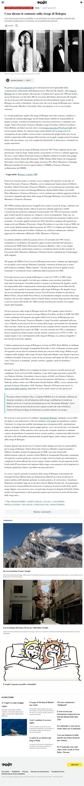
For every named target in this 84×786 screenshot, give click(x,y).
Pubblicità (16, 772)
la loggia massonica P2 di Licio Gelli (56, 127)
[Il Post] (42, 2)
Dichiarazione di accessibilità (13, 774)
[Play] (7, 80)
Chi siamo (5, 772)
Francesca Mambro (18, 501)
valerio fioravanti (57, 504)
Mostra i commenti (42, 512)
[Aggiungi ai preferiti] (16, 25)
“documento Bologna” (48, 417)
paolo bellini (27, 504)
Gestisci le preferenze (40, 772)
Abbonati (74, 765)
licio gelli (47, 501)
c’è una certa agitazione (23, 87)
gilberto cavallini (34, 501)
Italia (37, 8)
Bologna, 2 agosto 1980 (27, 174)
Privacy (25, 772)
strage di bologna (41, 504)
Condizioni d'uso (57, 772)
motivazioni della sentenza (16, 388)
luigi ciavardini (58, 501)
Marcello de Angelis (12, 504)
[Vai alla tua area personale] (81, 2)
